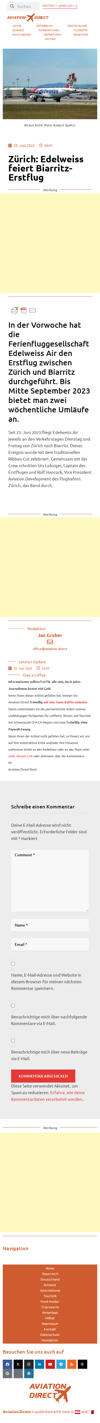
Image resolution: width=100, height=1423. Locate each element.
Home (17, 26)
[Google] (7, 1373)
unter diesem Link (20, 756)
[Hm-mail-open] (18, 1373)
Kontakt (50, 1329)
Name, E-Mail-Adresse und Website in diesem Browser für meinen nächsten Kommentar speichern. (46, 981)
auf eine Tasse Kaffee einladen (65, 702)
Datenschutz (50, 1334)
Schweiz (18, 30)
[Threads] (82, 1364)
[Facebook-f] (7, 1364)
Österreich (44, 26)
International (49, 30)
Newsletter (50, 1340)
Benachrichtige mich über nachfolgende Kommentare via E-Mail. (49, 1020)
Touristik (81, 30)
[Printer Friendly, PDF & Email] (23, 309)
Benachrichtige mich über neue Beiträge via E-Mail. (49, 1055)
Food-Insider (21, 34)
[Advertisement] (50, 243)
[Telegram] (61, 1364)
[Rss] (72, 1364)
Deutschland (77, 26)
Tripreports (52, 34)
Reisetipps (81, 34)
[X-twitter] (18, 1364)
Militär (50, 39)
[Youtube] (50, 1364)
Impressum (50, 1323)
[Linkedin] (39, 1364)
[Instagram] (29, 1364)
